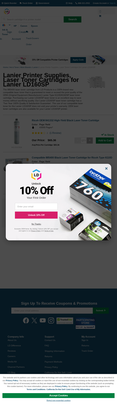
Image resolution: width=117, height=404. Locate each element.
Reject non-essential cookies (59, 400)
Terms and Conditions (36, 389)
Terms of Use (48, 231)
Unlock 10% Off (36, 215)
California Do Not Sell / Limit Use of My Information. (68, 389)
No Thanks (36, 224)
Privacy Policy (12, 381)
